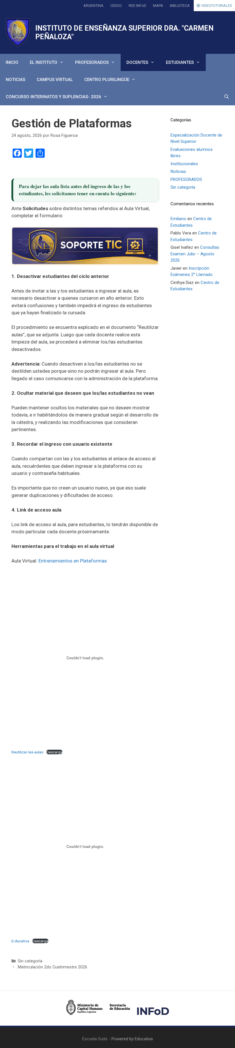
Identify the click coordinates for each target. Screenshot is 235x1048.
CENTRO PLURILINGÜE (106, 79)
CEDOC (116, 5)
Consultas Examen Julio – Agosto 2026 (195, 254)
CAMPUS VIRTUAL (55, 79)
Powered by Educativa (132, 1038)
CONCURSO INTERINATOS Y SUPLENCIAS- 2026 (53, 96)
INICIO (12, 62)
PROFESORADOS (92, 62)
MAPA (158, 5)
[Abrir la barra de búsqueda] (226, 96)
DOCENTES (137, 62)
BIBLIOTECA (180, 5)
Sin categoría (30, 961)
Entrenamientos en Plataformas (72, 561)
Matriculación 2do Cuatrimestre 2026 (52, 967)
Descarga (54, 752)
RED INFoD (137, 5)
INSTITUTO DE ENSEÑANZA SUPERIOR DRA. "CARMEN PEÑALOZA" (124, 32)
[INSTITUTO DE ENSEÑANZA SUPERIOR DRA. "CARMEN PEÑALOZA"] (18, 32)
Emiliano (178, 218)
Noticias (178, 171)
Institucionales (184, 163)
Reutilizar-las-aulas (27, 752)
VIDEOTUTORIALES (216, 5)
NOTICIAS (15, 79)
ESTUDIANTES (180, 62)
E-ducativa (20, 941)
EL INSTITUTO (43, 62)
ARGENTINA (93, 5)
